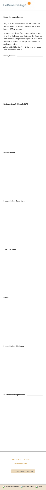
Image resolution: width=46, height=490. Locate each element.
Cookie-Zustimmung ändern (23, 471)
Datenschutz (27, 459)
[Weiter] (37, 81)
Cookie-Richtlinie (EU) (22, 463)
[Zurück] (9, 81)
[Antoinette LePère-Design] (19, 5)
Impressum (16, 459)
